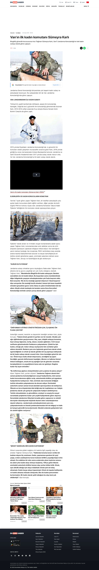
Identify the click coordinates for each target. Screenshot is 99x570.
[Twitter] (11, 555)
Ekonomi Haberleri (40, 541)
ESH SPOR (41, 6)
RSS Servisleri (57, 549)
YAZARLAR (21, 6)
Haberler (12, 33)
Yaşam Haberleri (40, 544)
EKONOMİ (34, 6)
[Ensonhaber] (17, 2)
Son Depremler (58, 546)
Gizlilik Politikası (77, 549)
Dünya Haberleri (40, 546)
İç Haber (18, 33)
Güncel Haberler (40, 536)
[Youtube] (18, 555)
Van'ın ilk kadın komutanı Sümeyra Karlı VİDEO (27, 192)
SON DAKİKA (13, 6)
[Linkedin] (29, 555)
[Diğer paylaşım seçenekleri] (87, 48)
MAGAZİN (54, 6)
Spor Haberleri (39, 539)
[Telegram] (26, 555)
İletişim (74, 541)
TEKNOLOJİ (61, 6)
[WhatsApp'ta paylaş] (84, 48)
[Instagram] (15, 555)
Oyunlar (56, 541)
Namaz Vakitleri (58, 544)
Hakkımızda (76, 536)
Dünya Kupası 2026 (40, 552)
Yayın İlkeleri (76, 544)
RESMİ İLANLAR (70, 6)
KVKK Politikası (76, 546)
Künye (74, 539)
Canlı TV (56, 536)
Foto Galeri (56, 539)
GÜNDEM (28, 6)
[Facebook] (22, 555)
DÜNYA (48, 6)
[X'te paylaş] (81, 48)
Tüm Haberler (39, 549)
